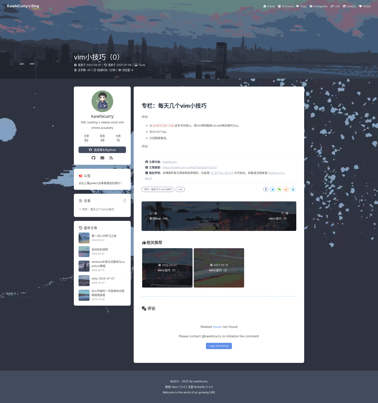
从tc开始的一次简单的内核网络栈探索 (108, 293)
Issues (217, 327)
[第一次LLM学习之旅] (84, 237)
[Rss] (111, 158)
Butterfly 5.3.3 (203, 386)
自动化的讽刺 (100, 249)
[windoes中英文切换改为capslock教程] (84, 266)
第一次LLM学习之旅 (104, 235)
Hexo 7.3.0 (178, 386)
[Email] (102, 158)
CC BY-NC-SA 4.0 (221, 172)
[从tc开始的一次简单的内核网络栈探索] (84, 295)
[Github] (93, 158)
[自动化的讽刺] (84, 251)
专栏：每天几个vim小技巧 (158, 189)
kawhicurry (170, 161)
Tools (141, 64)
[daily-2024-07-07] (84, 280)
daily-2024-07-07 (103, 278)
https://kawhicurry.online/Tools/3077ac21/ (190, 167)
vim (180, 189)
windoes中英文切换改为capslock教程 (108, 263)
